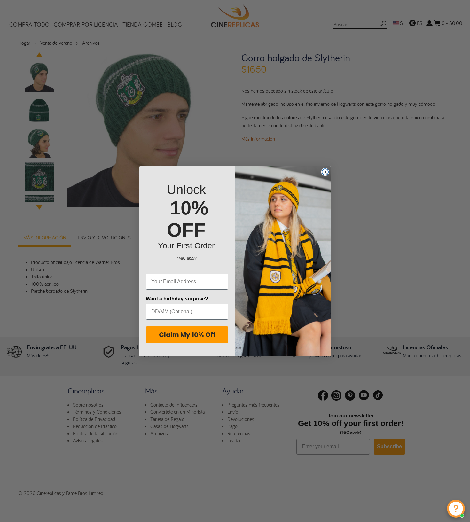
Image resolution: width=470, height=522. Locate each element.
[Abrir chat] (456, 509)
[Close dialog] (325, 172)
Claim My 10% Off (187, 334)
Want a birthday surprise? (177, 298)
